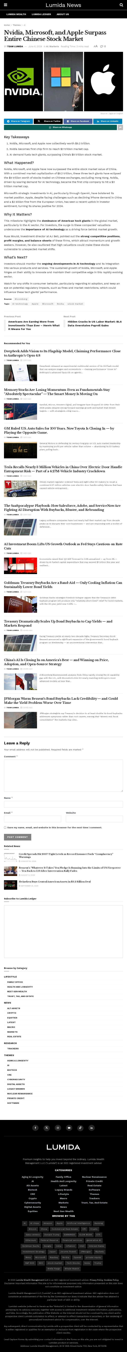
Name (8, 797)
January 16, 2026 (28, 861)
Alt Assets (13, 1008)
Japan (52, 1252)
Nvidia (60, 304)
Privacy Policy (96, 1280)
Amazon (48, 1223)
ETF (99, 1235)
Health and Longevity (20, 987)
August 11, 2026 (27, 875)
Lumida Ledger (41, 14)
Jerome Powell (68, 1252)
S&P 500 (29, 1263)
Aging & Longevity (17, 1061)
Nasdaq (54, 1257)
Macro (11, 1027)
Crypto (11, 1013)
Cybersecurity (16, 1079)
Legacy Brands (16, 1089)
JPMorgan (86, 1252)
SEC (41, 1263)
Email (8, 812)
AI (24, 25)
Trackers (13, 1048)
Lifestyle (10, 976)
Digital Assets (16, 1084)
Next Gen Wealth (17, 991)
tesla (87, 1263)
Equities (12, 1018)
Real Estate (14, 1036)
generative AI (94, 1240)
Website (71, 812)
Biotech (12, 1070)
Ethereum (31, 1240)
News (7, 1002)
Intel (82, 1246)
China (44, 1229)
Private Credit (15, 1098)
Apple (35, 304)
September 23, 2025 (29, 886)
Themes (17, 25)
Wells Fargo (54, 1269)
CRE (9, 1075)
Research (10, 1043)
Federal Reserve (49, 1240)
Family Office (15, 982)
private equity (93, 1257)
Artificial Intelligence (78, 1223)
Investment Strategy (34, 1252)
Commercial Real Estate (65, 1229)
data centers (33, 1235)
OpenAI (77, 1257)
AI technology (20, 304)
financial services (72, 1240)
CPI (84, 1229)
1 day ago (26, 360)
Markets (54, 46)
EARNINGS (69, 1235)
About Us (63, 14)
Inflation (70, 1246)
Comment (11, 756)
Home (7, 25)
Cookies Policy (111, 1280)
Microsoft (47, 304)
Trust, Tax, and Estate (20, 996)
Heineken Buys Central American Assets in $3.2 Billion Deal (55, 881)
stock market (75, 304)
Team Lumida (15, 46)
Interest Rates (96, 1246)
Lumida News (63, 5)
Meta (28, 1257)
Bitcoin (32, 1229)
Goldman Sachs (30, 1246)
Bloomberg (21, 299)
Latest (11, 1022)
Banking (99, 1223)
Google (47, 1246)
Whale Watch (72, 1269)
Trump (97, 1263)
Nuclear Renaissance (20, 1094)
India (58, 1246)
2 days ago (27, 630)
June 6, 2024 (35, 46)
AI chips (34, 1223)
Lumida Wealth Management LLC (32, 1280)
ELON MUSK (86, 1235)
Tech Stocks (73, 1263)
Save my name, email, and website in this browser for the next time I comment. (54, 827)
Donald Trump (52, 1235)
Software (13, 1103)
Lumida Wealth (16, 14)
